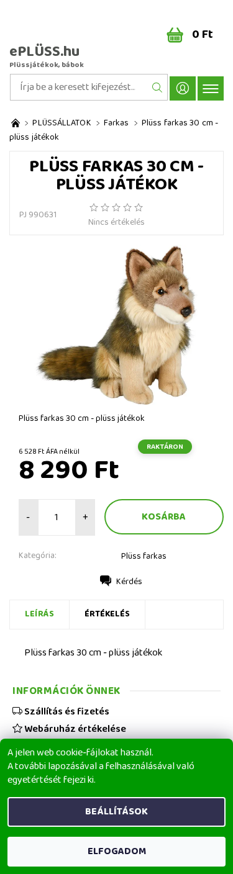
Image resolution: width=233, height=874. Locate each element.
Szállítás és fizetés (65, 711)
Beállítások (116, 811)
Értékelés (107, 614)
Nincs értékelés (116, 222)
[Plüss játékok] (15, 123)
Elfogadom (117, 851)
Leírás (39, 614)
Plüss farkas (144, 556)
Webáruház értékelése (74, 728)
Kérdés (129, 581)
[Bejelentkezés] (183, 88)
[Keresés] (157, 87)
